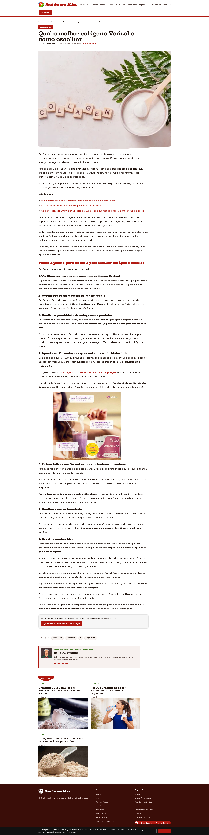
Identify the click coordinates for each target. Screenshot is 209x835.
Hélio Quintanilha (50, 44)
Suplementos (144, 5)
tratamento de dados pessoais (65, 832)
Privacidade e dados (144, 809)
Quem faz (139, 794)
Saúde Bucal (132, 5)
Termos (138, 813)
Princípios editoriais (143, 802)
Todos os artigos (142, 817)
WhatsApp (57, 638)
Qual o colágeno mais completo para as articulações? (71, 205)
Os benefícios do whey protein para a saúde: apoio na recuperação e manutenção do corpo (92, 211)
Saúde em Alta (44, 22)
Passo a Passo (99, 5)
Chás (89, 5)
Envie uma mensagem (144, 806)
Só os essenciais (148, 831)
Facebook (71, 638)
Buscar (46, 12)
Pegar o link (90, 638)
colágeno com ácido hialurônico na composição (89, 372)
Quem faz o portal (143, 798)
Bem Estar (120, 5)
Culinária (110, 5)
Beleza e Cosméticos (161, 5)
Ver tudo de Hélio (62, 663)
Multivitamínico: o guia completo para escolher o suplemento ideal (78, 200)
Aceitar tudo (164, 831)
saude (83, 5)
